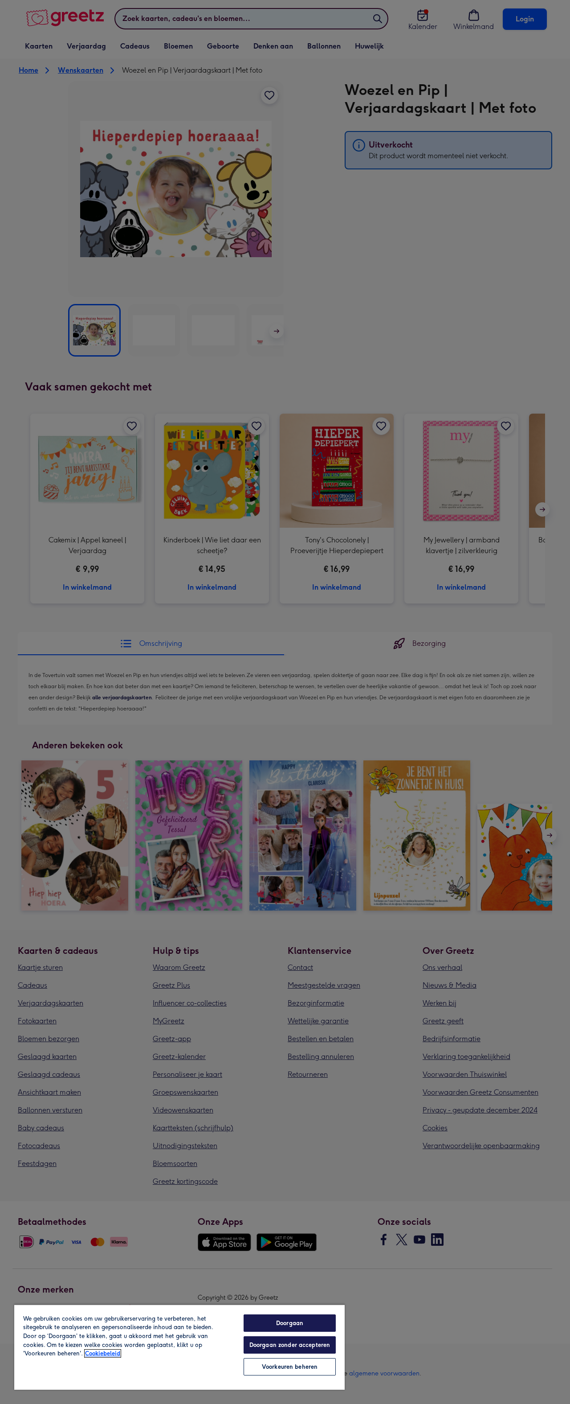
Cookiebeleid (102, 1353)
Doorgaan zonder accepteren (289, 1345)
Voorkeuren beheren (290, 1366)
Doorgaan (289, 1323)
